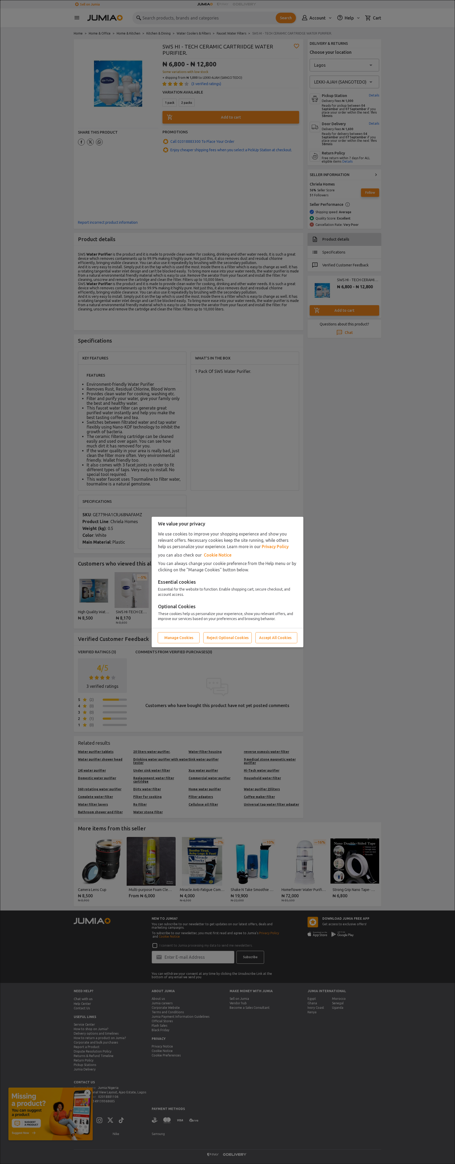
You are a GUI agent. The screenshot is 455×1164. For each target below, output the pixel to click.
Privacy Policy (275, 546)
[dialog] (227, 582)
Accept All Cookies (275, 638)
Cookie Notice (217, 555)
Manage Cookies (178, 638)
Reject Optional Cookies (228, 638)
